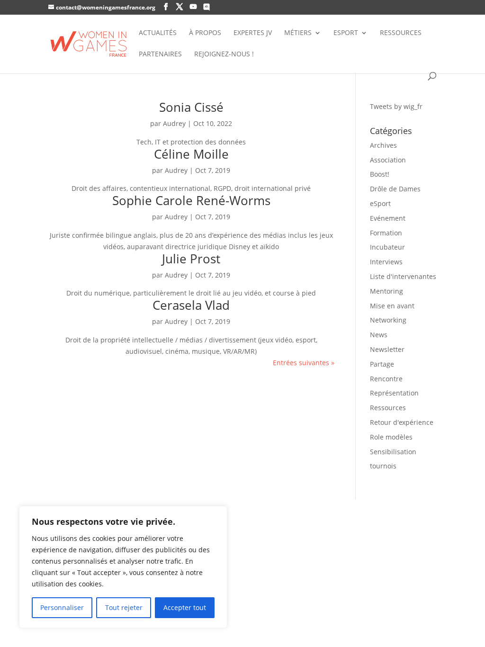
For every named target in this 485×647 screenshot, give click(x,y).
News (378, 334)
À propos (205, 33)
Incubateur (387, 247)
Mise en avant (392, 305)
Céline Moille (191, 153)
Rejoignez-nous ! (224, 54)
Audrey (174, 123)
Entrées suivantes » (303, 362)
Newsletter (387, 349)
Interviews (386, 261)
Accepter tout (184, 607)
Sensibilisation (393, 451)
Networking (388, 319)
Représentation (394, 392)
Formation (386, 232)
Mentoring (386, 291)
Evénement (387, 218)
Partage (382, 363)
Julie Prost (191, 258)
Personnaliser (62, 607)
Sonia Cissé (191, 107)
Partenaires (160, 54)
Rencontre (386, 378)
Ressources (401, 33)
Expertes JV (253, 33)
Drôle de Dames (395, 188)
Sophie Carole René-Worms (191, 200)
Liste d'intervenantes (403, 276)
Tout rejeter (124, 607)
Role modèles (391, 436)
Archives (383, 145)
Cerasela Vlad (191, 305)
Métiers (298, 33)
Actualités (158, 33)
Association (388, 159)
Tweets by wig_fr (396, 106)
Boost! (379, 174)
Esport (345, 33)
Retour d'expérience (401, 422)
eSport (380, 203)
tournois (383, 465)
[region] (123, 567)
